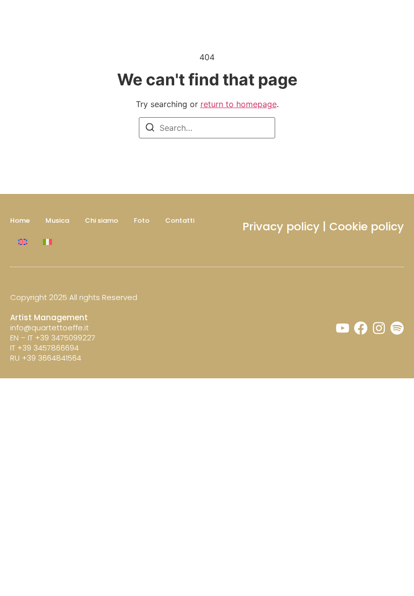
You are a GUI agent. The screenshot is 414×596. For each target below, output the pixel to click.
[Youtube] (342, 328)
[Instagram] (379, 328)
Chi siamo (101, 220)
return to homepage (238, 104)
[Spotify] (397, 328)
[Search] (150, 128)
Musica (57, 220)
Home (20, 220)
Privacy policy (281, 226)
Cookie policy (366, 226)
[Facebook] (361, 328)
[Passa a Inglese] (22, 242)
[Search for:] (207, 127)
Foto (141, 220)
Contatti (179, 220)
